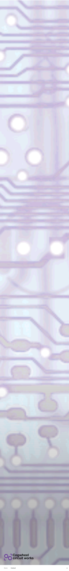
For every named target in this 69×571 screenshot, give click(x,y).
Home (6, 568)
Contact (13, 568)
